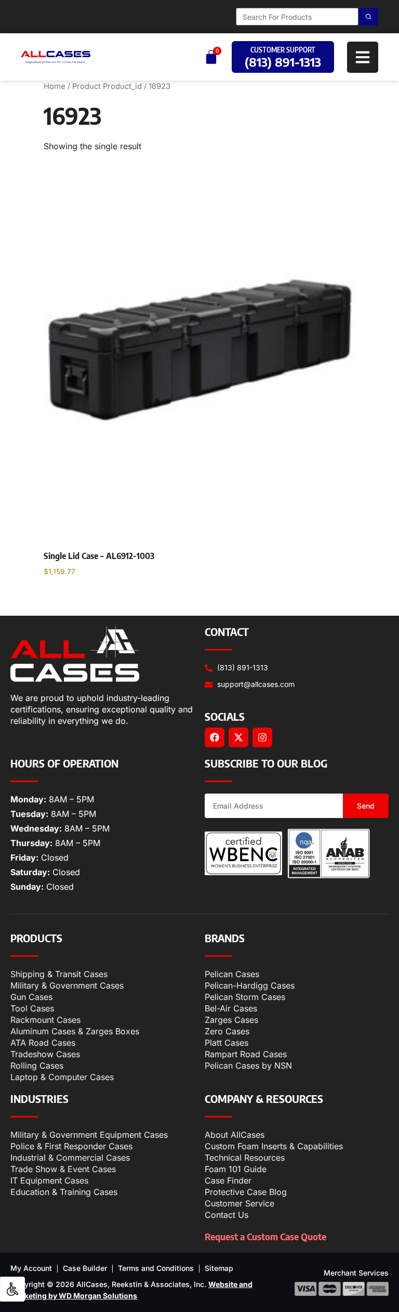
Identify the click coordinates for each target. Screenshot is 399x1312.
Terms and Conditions (156, 1268)
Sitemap (219, 1268)
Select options (81, 598)
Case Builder (85, 1268)
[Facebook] (214, 737)
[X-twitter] (238, 737)
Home (54, 86)
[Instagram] (262, 737)
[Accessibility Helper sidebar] (12, 1289)
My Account (31, 1268)
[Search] (368, 16)
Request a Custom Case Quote (265, 1236)
